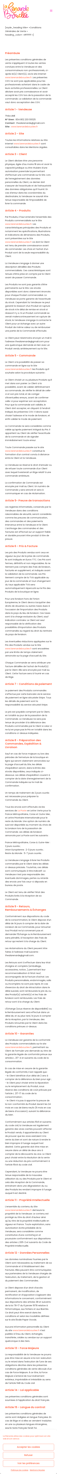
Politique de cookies (19, 1470)
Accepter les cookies (28, 1447)
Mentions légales (37, 1470)
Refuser (28, 1455)
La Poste (22, 810)
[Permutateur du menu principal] (51, 11)
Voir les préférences (28, 1463)
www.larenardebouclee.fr (18, 77)
